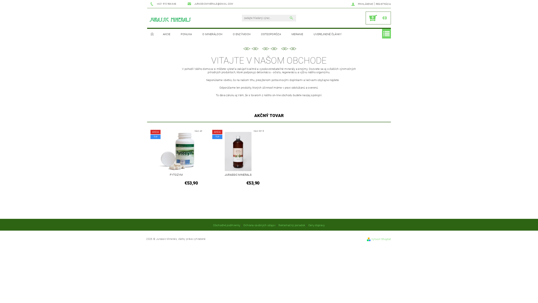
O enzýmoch (242, 34)
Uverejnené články (328, 34)
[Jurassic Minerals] (170, 20)
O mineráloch (212, 34)
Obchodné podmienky (226, 225)
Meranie (297, 34)
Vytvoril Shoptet (381, 239)
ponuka (186, 34)
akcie (166, 34)
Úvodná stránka (152, 34)
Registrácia (383, 4)
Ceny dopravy (316, 225)
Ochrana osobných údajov (259, 225)
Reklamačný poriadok (291, 225)
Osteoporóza (271, 34)
